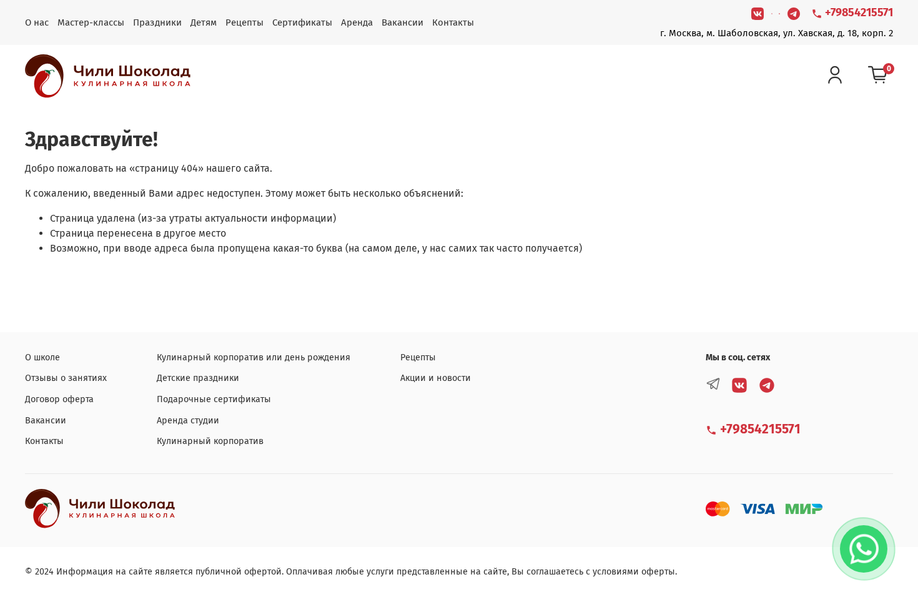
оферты (658, 571)
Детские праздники (198, 378)
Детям (203, 22)
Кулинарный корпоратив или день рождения (253, 357)
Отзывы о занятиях (66, 378)
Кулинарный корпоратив (210, 441)
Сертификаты (302, 22)
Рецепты (244, 22)
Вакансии (402, 22)
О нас (37, 22)
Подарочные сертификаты (214, 399)
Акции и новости (435, 378)
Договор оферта (59, 399)
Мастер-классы (90, 22)
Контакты (453, 22)
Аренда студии (188, 420)
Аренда (357, 22)
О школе (42, 357)
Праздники (157, 22)
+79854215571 (857, 12)
